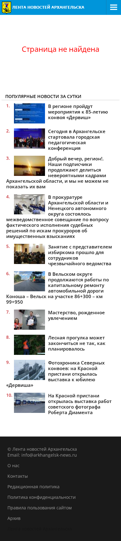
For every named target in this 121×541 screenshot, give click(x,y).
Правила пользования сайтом (39, 508)
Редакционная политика (33, 487)
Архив (13, 518)
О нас (13, 465)
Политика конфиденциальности (41, 497)
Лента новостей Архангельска (39, 529)
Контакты (17, 476)
